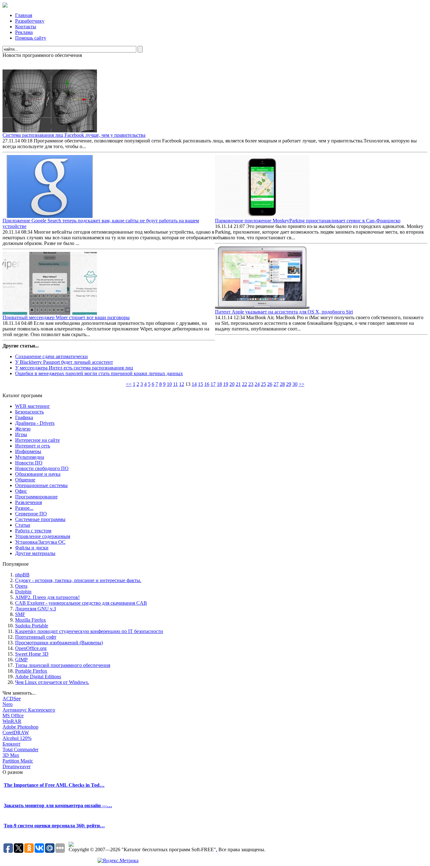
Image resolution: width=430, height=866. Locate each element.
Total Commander (20, 749)
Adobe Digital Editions (38, 676)
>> (301, 384)
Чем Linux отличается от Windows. (52, 682)
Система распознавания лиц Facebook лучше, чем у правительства (74, 135)
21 (238, 384)
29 (288, 384)
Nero (8, 704)
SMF (20, 614)
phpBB (22, 574)
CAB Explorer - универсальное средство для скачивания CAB (81, 603)
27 (276, 384)
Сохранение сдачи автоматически (51, 356)
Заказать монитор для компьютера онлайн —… (58, 805)
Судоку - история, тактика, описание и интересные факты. (78, 580)
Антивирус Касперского (29, 710)
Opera (21, 586)
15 (200, 384)
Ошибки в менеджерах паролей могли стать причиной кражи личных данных (99, 373)
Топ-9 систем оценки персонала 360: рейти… (54, 825)
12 (181, 384)
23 (250, 384)
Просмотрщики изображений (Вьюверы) (59, 642)
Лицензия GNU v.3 (35, 608)
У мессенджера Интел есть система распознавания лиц (74, 367)
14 (194, 384)
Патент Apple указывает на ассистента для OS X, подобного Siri (284, 311)
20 (232, 384)
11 (175, 384)
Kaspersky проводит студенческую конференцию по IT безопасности (89, 631)
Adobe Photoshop (20, 727)
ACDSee (12, 698)
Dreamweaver (17, 766)
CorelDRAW (16, 732)
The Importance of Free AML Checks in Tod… (54, 785)
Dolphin (23, 591)
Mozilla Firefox (30, 620)
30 (294, 384)
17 (213, 384)
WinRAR (12, 721)
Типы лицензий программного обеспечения (62, 665)
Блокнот (11, 744)
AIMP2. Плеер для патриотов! (47, 597)
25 (263, 384)
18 (219, 384)
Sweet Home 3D (31, 654)
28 (282, 384)
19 (225, 384)
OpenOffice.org (31, 648)
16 (206, 384)
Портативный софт (35, 637)
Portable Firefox (31, 671)
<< (129, 384)
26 (269, 384)
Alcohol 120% (17, 738)
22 (244, 384)
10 (169, 384)
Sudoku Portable (31, 625)
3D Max (11, 755)
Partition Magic (18, 760)
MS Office (13, 715)
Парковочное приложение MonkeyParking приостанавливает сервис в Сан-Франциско (307, 220)
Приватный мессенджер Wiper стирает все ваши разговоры (66, 317)
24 (257, 384)
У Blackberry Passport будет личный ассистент (64, 362)
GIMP (21, 659)
